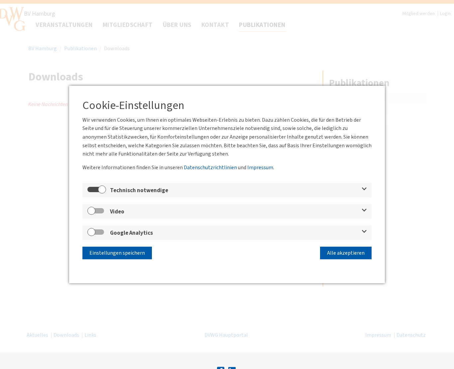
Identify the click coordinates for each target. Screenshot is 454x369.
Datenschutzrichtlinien (210, 167)
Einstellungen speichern (117, 253)
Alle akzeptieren (346, 253)
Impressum (260, 167)
